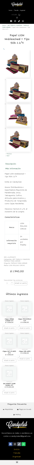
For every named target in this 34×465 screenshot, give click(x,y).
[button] (4, 49)
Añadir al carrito (21, 283)
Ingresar (22, 10)
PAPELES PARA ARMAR (12, 261)
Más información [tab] (13, 169)
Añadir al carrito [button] (9, 328)
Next (8, 156)
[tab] (8, 409)
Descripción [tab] (10, 164)
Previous (9, 154)
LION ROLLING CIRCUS (17, 265)
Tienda (16, 10)
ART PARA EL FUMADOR (15, 25)
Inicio (10, 10)
